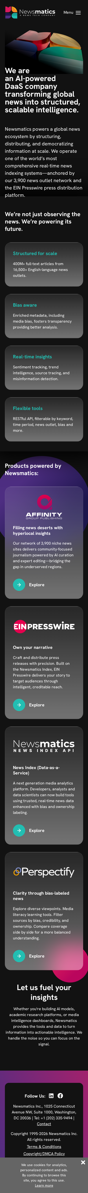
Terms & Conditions (44, 1146)
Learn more (44, 1185)
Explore (36, 584)
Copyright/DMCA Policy (44, 1153)
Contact (44, 1123)
